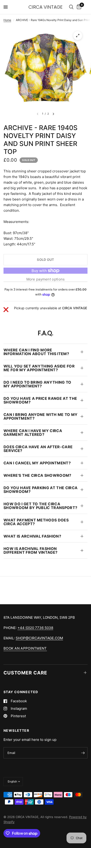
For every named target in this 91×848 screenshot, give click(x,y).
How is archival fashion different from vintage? (30, 550)
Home (7, 20)
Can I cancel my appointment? (37, 463)
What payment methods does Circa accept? (36, 522)
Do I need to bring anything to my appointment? (37, 384)
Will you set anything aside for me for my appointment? (39, 368)
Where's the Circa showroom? (37, 475)
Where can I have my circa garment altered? (33, 432)
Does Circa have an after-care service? (38, 448)
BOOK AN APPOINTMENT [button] (25, 648)
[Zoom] (77, 35)
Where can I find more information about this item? (36, 352)
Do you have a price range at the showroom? (40, 400)
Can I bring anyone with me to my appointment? (40, 416)
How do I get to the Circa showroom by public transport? (40, 506)
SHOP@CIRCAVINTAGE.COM (39, 638)
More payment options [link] (45, 279)
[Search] (71, 7)
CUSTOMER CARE (25, 673)
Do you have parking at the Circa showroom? (40, 489)
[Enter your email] (83, 752)
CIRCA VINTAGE (45, 7)
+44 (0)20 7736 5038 (35, 628)
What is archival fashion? (32, 536)
